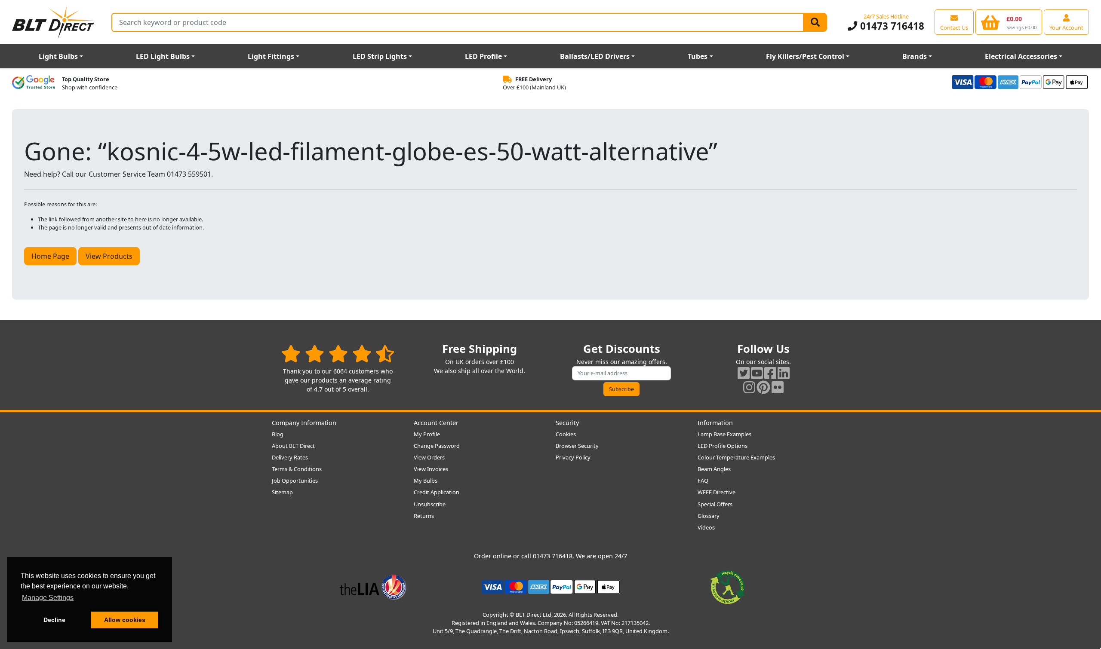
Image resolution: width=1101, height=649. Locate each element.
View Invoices (431, 469)
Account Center (436, 423)
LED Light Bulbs (163, 56)
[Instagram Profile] (749, 387)
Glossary (709, 516)
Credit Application (436, 492)
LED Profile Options (722, 446)
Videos (706, 527)
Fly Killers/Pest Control (805, 56)
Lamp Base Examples (724, 434)
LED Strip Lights (380, 56)
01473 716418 (891, 26)
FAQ (703, 480)
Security (567, 423)
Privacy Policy (573, 457)
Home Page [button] (50, 256)
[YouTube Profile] (757, 373)
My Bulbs (425, 480)
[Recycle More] (727, 586)
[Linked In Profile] (784, 373)
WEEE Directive (716, 492)
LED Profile (483, 56)
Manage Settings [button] (48, 597)
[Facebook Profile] (770, 373)
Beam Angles (714, 469)
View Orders (429, 457)
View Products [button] (109, 256)
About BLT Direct (293, 446)
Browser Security (577, 446)
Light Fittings (271, 56)
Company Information (304, 423)
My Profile (427, 434)
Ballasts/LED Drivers (595, 56)
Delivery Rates (290, 457)
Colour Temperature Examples (736, 457)
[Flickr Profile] (778, 387)
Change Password (437, 446)
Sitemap (282, 492)
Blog (277, 434)
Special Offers (715, 504)
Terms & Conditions (297, 469)
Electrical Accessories (1021, 56)
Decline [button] (54, 619)
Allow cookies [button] (124, 619)
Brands (914, 56)
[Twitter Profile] (744, 373)
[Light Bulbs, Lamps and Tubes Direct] (53, 22)
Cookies (566, 434)
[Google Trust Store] (33, 83)
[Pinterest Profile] (763, 387)
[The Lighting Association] (373, 586)
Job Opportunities (295, 480)
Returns (424, 516)
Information (715, 423)
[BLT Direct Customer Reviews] (337, 353)
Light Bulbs (58, 56)
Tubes (697, 56)
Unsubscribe (430, 504)
